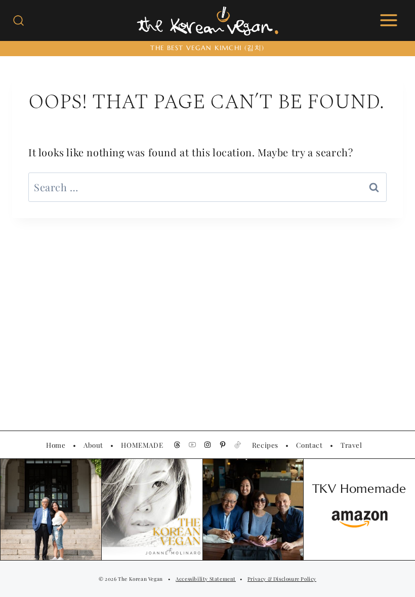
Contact (309, 444)
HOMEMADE (142, 444)
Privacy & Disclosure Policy (281, 578)
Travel (351, 444)
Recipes (265, 444)
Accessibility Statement (206, 578)
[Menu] (389, 20)
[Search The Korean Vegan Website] (18, 20)
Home (55, 444)
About (93, 444)
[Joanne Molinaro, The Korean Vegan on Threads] (177, 444)
